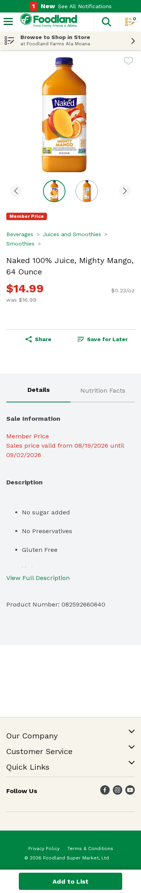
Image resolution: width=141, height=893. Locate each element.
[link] (102, 339)
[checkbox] (128, 62)
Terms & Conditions (90, 848)
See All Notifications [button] (85, 6)
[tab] (38, 391)
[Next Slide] (125, 191)
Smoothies (20, 243)
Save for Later (107, 339)
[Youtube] (130, 792)
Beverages (19, 234)
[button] (106, 21)
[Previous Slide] (16, 191)
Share (43, 339)
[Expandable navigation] (8, 21)
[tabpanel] (70, 508)
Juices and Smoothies (72, 234)
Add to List (70, 881)
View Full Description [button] (38, 578)
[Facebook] (105, 792)
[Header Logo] (47, 22)
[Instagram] (117, 792)
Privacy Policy (44, 848)
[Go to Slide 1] (54, 191)
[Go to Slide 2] (87, 191)
